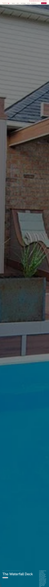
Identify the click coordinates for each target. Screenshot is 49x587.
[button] (13, 3)
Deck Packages (23, 3)
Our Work (28, 3)
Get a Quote (44, 3)
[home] (6, 3)
